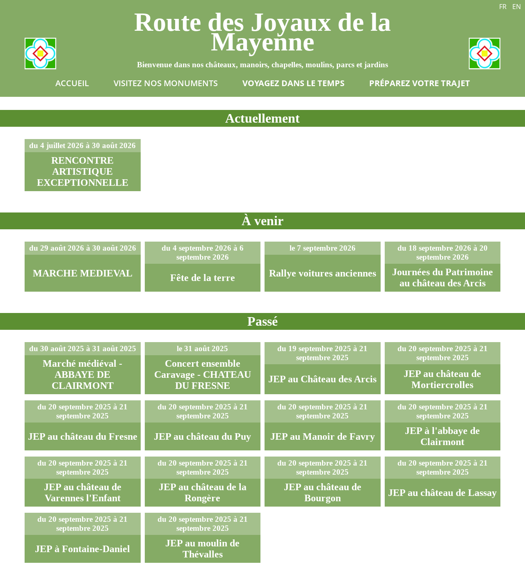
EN (516, 6)
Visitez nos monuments (166, 83)
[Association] (40, 53)
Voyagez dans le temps (293, 83)
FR (503, 6)
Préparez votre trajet (419, 83)
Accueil (72, 83)
